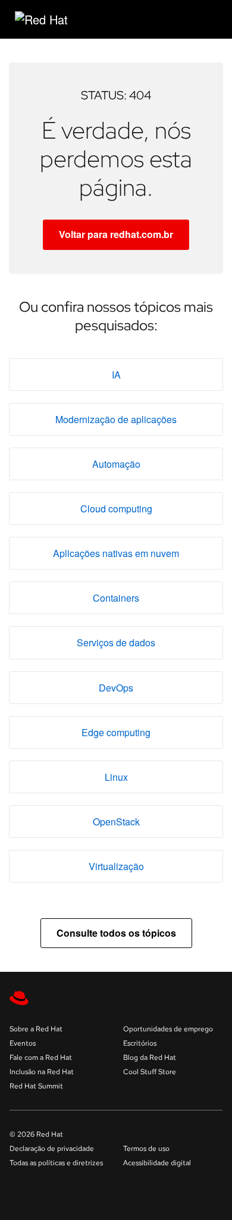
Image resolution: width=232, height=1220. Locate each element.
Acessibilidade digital (157, 1163)
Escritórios (139, 1043)
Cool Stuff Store (149, 1072)
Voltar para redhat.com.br (116, 234)
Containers (116, 598)
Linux (116, 777)
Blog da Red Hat (149, 1057)
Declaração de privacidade (52, 1148)
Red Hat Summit (36, 1086)
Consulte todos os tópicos (116, 933)
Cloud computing (116, 508)
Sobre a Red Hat (36, 1029)
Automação (116, 464)
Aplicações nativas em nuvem (116, 553)
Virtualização (116, 866)
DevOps (116, 688)
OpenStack (116, 821)
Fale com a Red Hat (41, 1057)
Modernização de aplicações (116, 419)
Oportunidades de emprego (168, 1029)
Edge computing (116, 732)
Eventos (23, 1043)
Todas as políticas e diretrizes (56, 1163)
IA (116, 374)
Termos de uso (146, 1148)
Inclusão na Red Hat (42, 1072)
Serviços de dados (116, 642)
